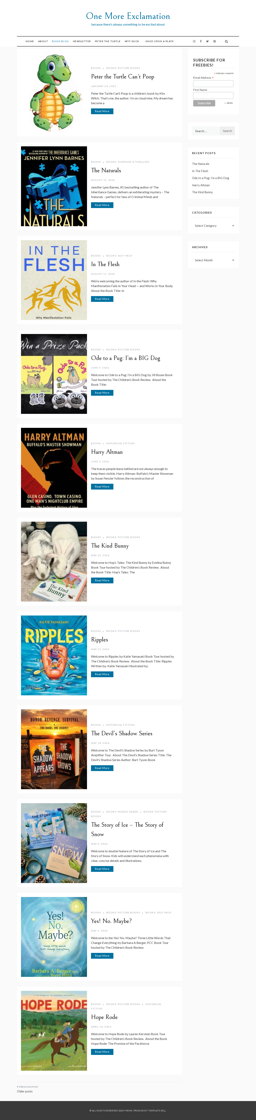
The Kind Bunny (110, 545)
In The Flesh (105, 264)
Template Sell (157, 1110)
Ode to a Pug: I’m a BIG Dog (125, 358)
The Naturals (106, 170)
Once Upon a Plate (159, 41)
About (43, 41)
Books (96, 67)
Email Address (203, 78)
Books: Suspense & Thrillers (128, 161)
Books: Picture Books (123, 67)
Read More (102, 111)
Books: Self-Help (119, 255)
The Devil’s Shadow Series (121, 733)
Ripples (99, 639)
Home (30, 41)
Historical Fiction (120, 443)
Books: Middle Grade (122, 811)
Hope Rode (104, 1017)
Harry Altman (107, 452)
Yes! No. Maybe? (111, 921)
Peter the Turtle (108, 41)
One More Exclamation (128, 16)
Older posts (25, 1091)
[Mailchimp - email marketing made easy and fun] (228, 102)
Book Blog (60, 41)
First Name (200, 89)
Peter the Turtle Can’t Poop (122, 76)
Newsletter (82, 41)
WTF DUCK (132, 41)
